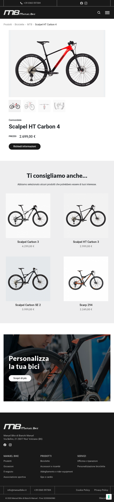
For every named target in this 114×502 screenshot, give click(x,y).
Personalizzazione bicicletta (91, 466)
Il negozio (8, 471)
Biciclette (19, 24)
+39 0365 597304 (32, 3)
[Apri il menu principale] (107, 12)
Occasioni (9, 466)
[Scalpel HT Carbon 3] (86, 215)
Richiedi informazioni (24, 146)
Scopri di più (20, 378)
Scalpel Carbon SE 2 (28, 305)
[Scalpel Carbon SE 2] (28, 278)
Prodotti (8, 24)
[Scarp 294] (86, 278)
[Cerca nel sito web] (99, 12)
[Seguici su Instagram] (85, 3)
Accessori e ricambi (50, 466)
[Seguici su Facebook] (81, 3)
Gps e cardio (46, 477)
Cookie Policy (83, 490)
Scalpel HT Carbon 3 (86, 242)
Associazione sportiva (15, 477)
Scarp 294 (86, 305)
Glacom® (104, 498)
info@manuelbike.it (17, 490)
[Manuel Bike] (19, 12)
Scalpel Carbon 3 (28, 242)
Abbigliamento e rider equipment (56, 471)
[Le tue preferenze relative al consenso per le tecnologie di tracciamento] (109, 497)
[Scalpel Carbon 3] (28, 215)
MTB (29, 24)
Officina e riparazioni (87, 461)
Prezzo (12, 136)
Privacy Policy (101, 490)
